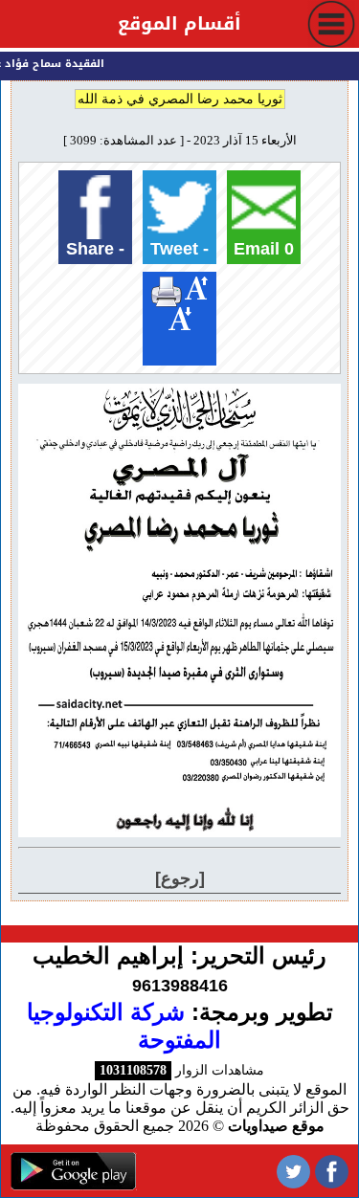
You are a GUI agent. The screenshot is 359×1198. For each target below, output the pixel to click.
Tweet (179, 248)
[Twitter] (293, 1170)
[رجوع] (180, 878)
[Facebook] (331, 1170)
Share (95, 248)
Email (264, 248)
